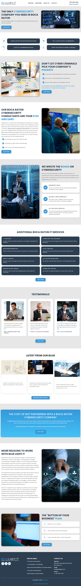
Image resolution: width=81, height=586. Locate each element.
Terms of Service (44, 583)
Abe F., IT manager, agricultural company (12, 332)
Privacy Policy (36, 583)
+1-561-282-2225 (58, 573)
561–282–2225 (74, 2)
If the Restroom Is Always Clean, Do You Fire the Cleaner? (13, 379)
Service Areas (32, 558)
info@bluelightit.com (59, 569)
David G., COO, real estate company (39, 331)
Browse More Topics (40, 398)
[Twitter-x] (6, 563)
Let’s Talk (40, 432)
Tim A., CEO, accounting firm (64, 331)
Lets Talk (46, 92)
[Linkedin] (9, 563)
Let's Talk (6, 27)
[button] (30, 3)
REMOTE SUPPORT (74, 4)
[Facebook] (2, 563)
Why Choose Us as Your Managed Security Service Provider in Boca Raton (66, 380)
